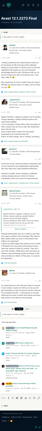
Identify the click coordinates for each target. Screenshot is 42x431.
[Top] (8, 421)
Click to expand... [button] (21, 229)
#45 (39, 281)
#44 (39, 204)
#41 (39, 58)
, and (16, 141)
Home (4, 421)
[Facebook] (36, 427)
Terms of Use (16, 417)
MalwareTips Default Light (13, 413)
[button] (3, 5)
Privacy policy (27, 417)
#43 (39, 159)
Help (35, 417)
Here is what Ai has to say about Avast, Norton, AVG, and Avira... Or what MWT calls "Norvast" (23, 368)
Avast (8, 337)
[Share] (35, 58)
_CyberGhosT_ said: (10, 209)
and (10, 263)
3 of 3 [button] (27, 309)
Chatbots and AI (11, 378)
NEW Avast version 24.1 (19, 343)
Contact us (6, 417)
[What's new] (33, 5)
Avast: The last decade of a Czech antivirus (22, 353)
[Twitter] (40, 427)
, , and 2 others (20, 92)
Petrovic (6, 22)
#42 (39, 112)
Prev (20, 309)
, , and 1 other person (21, 183)
